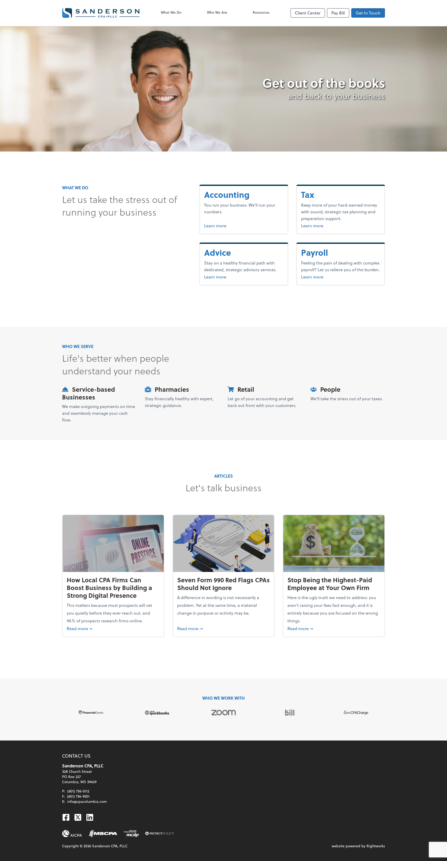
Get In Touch (368, 13)
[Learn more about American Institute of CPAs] (72, 833)
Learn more (233, 225)
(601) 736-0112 (78, 791)
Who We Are (217, 12)
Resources (261, 12)
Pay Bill (338, 13)
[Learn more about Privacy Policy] (159, 833)
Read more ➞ (113, 628)
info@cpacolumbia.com (87, 801)
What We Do (171, 12)
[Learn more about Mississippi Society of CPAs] (102, 833)
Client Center (308, 13)
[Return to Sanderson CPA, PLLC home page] (101, 13)
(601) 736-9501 (78, 796)
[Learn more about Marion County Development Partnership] (131, 833)
